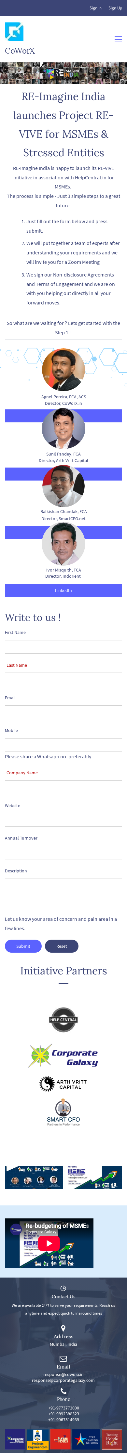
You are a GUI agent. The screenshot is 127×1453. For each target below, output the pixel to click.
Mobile (11, 730)
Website (12, 805)
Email (10, 698)
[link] (63, 1009)
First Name (15, 632)
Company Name (22, 773)
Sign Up (115, 8)
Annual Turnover (21, 838)
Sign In (96, 8)
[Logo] (14, 31)
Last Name (17, 665)
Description (16, 871)
